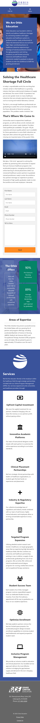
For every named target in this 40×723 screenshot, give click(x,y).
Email (6, 207)
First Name (8, 191)
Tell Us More (8, 223)
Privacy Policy (20, 717)
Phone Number (9, 215)
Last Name (8, 199)
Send (20, 250)
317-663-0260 (22, 701)
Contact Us (20, 720)
